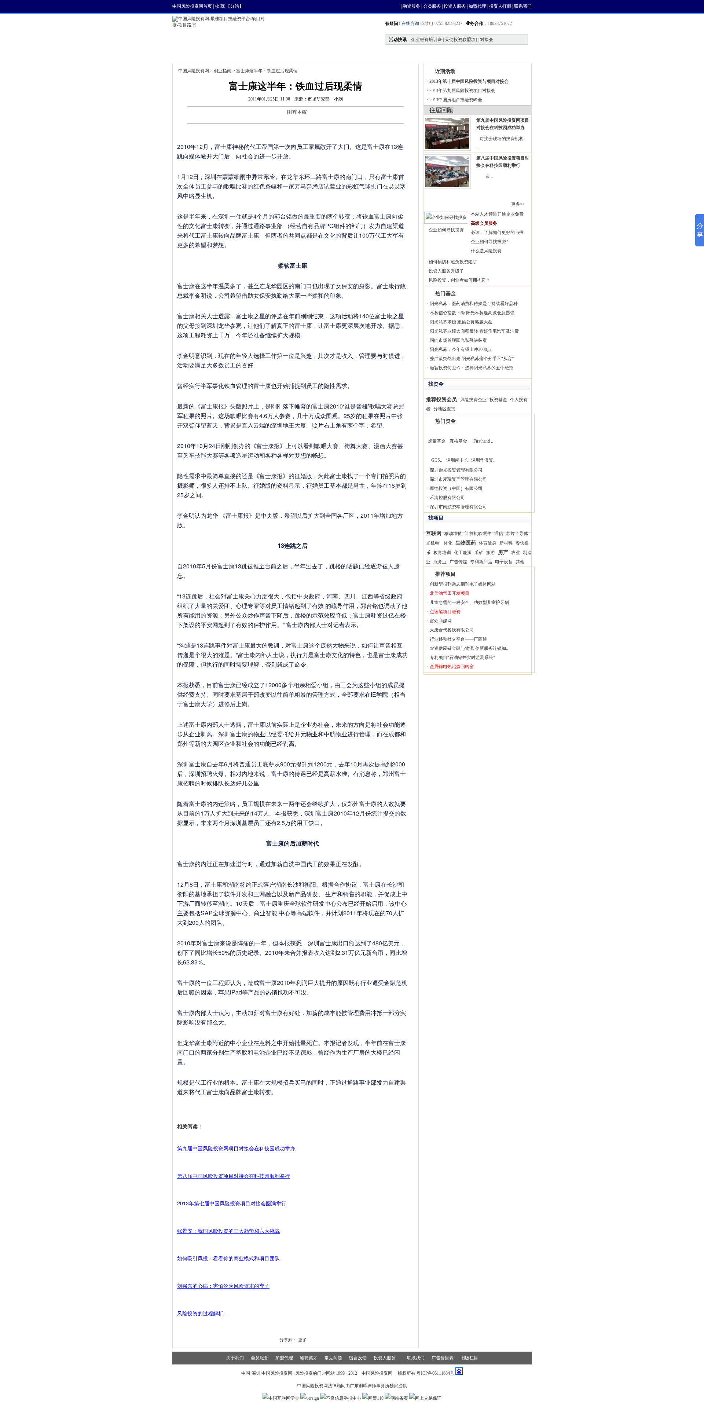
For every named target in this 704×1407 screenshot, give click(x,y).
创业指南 (222, 70)
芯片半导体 (517, 533)
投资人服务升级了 (446, 271)
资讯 (218, 53)
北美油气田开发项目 (449, 593)
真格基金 (458, 441)
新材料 (506, 543)
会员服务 (432, 6)
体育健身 (487, 543)
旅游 (490, 552)
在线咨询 (409, 23)
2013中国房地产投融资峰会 (455, 99)
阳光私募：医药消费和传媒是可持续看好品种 (474, 303)
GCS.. (436, 460)
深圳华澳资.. (483, 460)
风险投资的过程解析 (200, 1313)
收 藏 (220, 6)
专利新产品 (481, 561)
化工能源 (463, 552)
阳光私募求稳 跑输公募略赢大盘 (461, 322)
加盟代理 (477, 6)
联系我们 (523, 6)
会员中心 (443, 53)
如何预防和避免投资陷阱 (453, 261)
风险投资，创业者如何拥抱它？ (459, 280)
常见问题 (333, 1357)
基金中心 (364, 53)
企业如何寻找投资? (489, 241)
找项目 (251, 53)
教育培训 (442, 552)
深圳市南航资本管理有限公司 (458, 506)
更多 (302, 1339)
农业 (515, 552)
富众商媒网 (441, 620)
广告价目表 (443, 1357)
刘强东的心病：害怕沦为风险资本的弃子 (223, 1285)
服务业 (440, 561)
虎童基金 (436, 441)
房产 (503, 552)
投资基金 (498, 399)
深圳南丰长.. (458, 460)
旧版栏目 (469, 1357)
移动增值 (453, 533)
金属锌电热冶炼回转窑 (452, 666)
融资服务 (411, 6)
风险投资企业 (473, 399)
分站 (234, 6)
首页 (187, 53)
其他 (520, 561)
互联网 (433, 533)
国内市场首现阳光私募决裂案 (458, 340)
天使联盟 (403, 53)
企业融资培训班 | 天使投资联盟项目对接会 (452, 39)
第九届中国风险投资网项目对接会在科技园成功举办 (236, 1148)
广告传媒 (458, 561)
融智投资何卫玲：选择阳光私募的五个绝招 (471, 367)
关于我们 (235, 1357)
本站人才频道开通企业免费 (497, 214)
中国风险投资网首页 (192, 6)
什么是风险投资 (486, 250)
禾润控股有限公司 (447, 497)
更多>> (518, 204)
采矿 (478, 552)
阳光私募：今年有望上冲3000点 (460, 349)
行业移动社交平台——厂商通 (458, 639)
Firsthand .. (483, 441)
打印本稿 (297, 112)
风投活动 (324, 53)
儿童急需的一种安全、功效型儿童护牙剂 (469, 602)
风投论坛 (482, 53)
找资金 (286, 53)
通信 (498, 533)
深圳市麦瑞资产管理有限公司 (458, 479)
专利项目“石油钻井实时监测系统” (462, 657)
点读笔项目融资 (445, 611)
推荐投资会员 (441, 399)
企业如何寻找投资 (446, 229)
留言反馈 (358, 1357)
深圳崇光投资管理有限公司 (456, 470)
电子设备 (504, 561)
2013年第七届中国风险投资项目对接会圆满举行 (231, 1203)
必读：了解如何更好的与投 (497, 232)
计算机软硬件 (478, 533)
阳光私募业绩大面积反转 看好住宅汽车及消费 (474, 331)
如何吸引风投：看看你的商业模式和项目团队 (228, 1258)
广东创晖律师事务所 (369, 1385)
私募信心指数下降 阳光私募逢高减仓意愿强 (472, 312)
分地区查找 (444, 408)
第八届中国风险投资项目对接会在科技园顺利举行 (233, 1175)
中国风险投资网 (193, 70)
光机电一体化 (439, 543)
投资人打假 (500, 6)
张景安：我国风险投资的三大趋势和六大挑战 (228, 1230)
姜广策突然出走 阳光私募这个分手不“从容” (472, 358)
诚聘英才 (309, 1357)
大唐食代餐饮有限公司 (452, 630)
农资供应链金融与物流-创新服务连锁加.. (469, 648)
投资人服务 (455, 6)
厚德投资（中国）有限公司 (456, 488)
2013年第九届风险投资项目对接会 (462, 90)
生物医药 (465, 543)
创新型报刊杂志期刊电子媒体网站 (463, 584)
